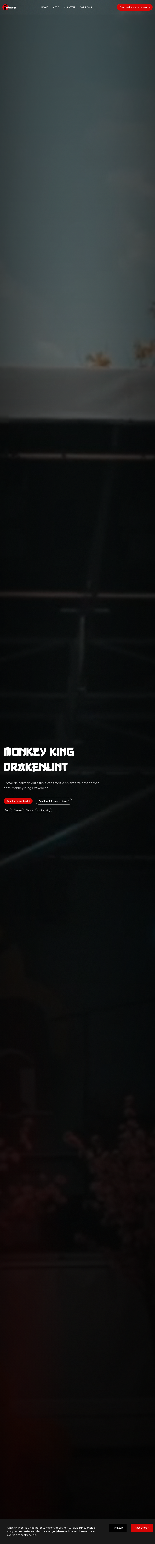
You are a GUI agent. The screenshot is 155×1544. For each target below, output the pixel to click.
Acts (56, 7)
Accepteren (142, 1527)
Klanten (69, 7)
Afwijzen (118, 1527)
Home (44, 7)
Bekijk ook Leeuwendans (53, 801)
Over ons (86, 7)
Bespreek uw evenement (134, 7)
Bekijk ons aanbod (17, 801)
